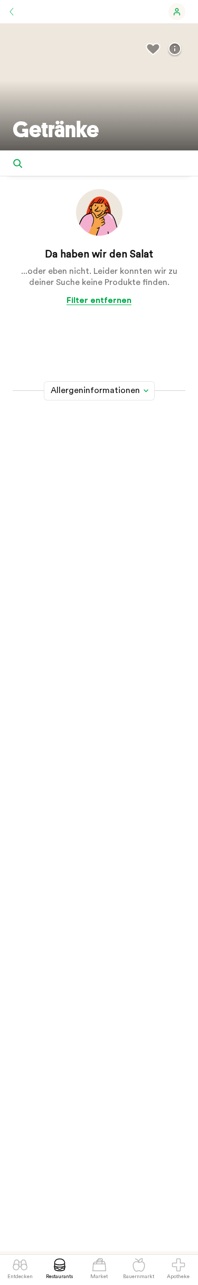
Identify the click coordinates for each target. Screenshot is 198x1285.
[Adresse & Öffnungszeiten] (174, 49)
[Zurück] (11, 11)
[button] (176, 11)
